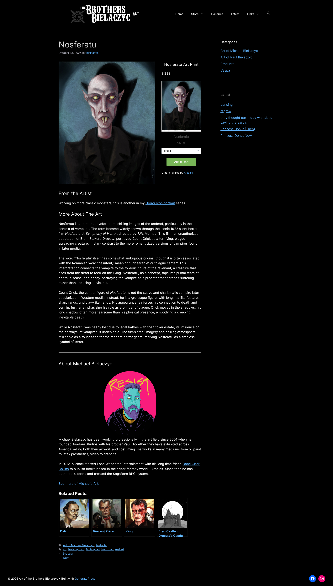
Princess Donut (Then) (237, 129)
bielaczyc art (76, 549)
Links (250, 14)
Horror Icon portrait (160, 203)
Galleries (217, 14)
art (64, 549)
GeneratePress (85, 578)
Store (195, 14)
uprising (226, 104)
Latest (235, 14)
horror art (107, 549)
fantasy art (93, 549)
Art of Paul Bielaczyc (236, 57)
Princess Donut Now (236, 136)
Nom (66, 557)
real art (119, 549)
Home (179, 14)
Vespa (225, 70)
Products (227, 64)
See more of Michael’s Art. (79, 484)
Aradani (188, 172)
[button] (268, 14)
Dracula (68, 553)
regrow (225, 111)
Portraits (101, 545)
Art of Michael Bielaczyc (78, 545)
